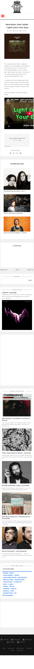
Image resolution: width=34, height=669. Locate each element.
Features (29, 648)
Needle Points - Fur (9, 593)
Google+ (22, 642)
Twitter (5, 639)
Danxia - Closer (8, 573)
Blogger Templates (28, 666)
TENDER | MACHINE (9, 293)
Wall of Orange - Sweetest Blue (14, 579)
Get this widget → (8, 595)
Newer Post (4, 270)
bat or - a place (8, 584)
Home (17, 270)
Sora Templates (16, 666)
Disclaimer (20, 650)
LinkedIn (12, 642)
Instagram (16, 639)
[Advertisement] (14, 359)
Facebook (28, 639)
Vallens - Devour (9, 586)
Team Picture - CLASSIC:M (12, 582)
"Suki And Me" (12, 70)
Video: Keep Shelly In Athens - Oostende (16, 453)
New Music (11, 648)
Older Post (30, 270)
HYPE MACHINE (8, 569)
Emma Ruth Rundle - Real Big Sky (15, 577)
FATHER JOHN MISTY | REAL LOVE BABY (15, 485)
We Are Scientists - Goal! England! (14, 551)
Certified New (20, 648)
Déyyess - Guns (8, 591)
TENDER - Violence (9, 588)
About (12, 650)
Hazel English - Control (11, 575)
